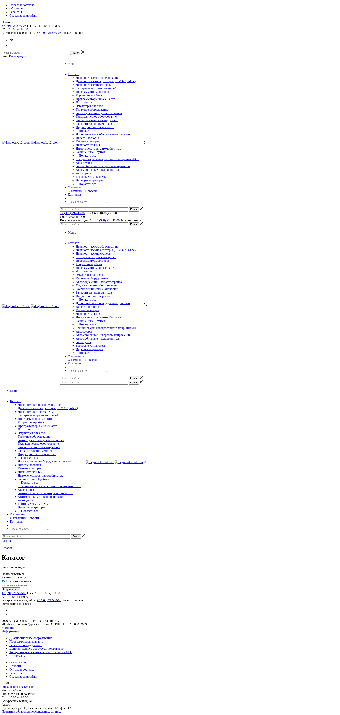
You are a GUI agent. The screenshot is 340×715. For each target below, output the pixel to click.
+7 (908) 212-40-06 (49, 32)
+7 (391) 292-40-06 (14, 25)
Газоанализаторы (87, 141)
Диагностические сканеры (93, 84)
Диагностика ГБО (88, 145)
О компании (76, 191)
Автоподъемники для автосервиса (99, 113)
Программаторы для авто (93, 91)
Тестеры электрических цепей (96, 88)
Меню (72, 63)
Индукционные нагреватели (95, 127)
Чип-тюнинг (84, 102)
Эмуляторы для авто (89, 106)
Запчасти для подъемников (94, 123)
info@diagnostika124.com (18, 686)
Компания (8, 627)
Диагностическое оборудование (97, 77)
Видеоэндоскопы (87, 137)
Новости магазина (18, 581)
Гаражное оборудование (92, 109)
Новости (91, 191)
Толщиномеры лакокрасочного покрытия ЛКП (107, 159)
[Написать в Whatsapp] (11, 45)
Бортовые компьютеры (91, 176)
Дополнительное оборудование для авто (103, 134)
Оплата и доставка (21, 669)
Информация (10, 631)
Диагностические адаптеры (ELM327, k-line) (106, 81)
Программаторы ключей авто (95, 99)
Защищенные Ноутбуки (91, 152)
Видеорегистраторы (89, 180)
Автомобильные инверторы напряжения (103, 166)
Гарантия (15, 673)
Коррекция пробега (89, 95)
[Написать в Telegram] (11, 40)
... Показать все (86, 130)
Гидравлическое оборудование (96, 116)
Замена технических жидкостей (97, 120)
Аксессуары (84, 162)
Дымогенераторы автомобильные (98, 148)
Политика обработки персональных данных (31, 711)
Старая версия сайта (23, 676)
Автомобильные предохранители (98, 169)
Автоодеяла (83, 173)
